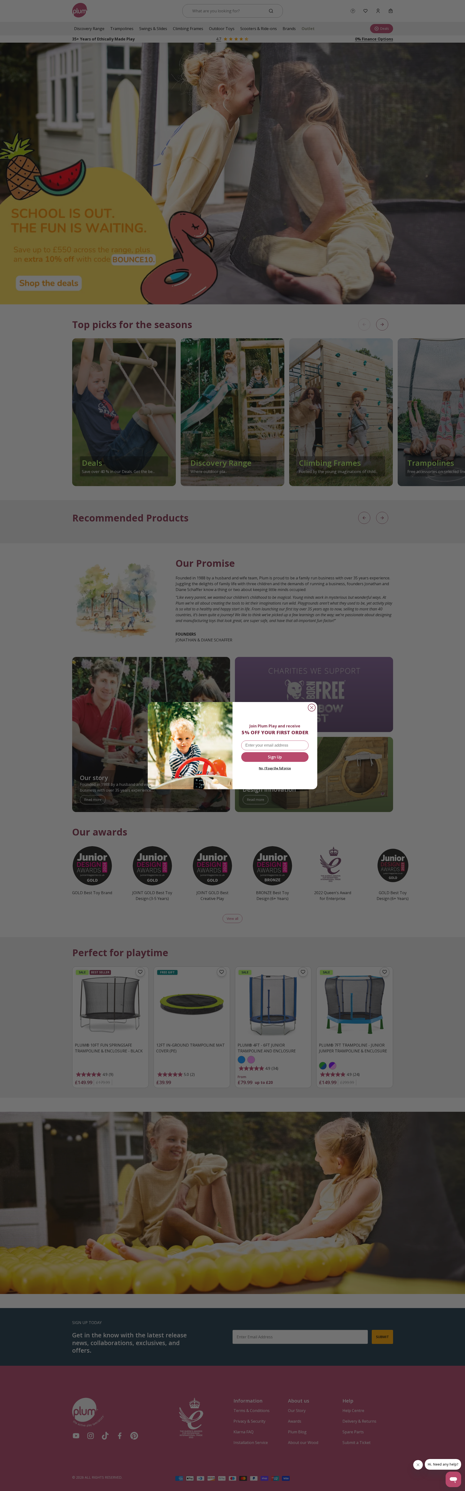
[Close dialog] (311, 707)
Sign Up (275, 757)
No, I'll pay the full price (275, 768)
